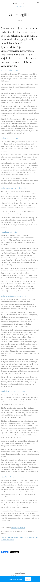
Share (6, 552)
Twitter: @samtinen (18, 528)
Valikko (38, 2)
